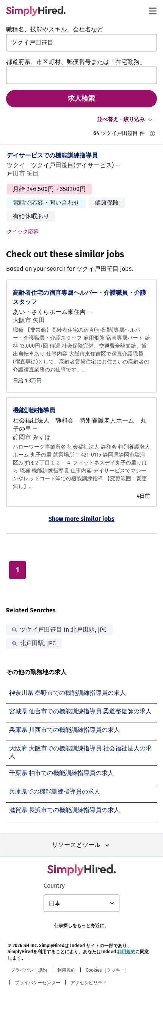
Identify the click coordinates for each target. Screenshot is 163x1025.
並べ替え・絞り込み (121, 119)
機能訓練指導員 (34, 410)
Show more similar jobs (81, 518)
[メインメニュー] (152, 11)
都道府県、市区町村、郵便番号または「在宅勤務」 (76, 61)
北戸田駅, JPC (38, 643)
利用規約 (126, 951)
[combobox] (81, 42)
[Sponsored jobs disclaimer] (152, 133)
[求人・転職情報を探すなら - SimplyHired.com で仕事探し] (36, 11)
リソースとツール (76, 844)
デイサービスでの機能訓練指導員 (52, 155)
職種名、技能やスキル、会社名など (54, 29)
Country (54, 885)
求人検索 (81, 98)
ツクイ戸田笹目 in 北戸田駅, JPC (63, 629)
